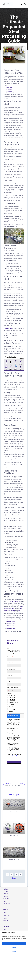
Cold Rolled (5, 893)
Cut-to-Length (6, 915)
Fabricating (9, 91)
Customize (14, 947)
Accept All (14, 944)
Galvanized (5, 896)
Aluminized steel (10, 623)
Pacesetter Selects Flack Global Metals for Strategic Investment (14, 828)
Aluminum (5, 904)
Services (5, 909)
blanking (6, 610)
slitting (21, 608)
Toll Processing (6, 917)
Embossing (9, 87)
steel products (12, 618)
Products (6, 889)
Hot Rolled (5, 891)
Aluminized (5, 900)
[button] (21, 4)
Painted (4, 901)
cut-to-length (12, 610)
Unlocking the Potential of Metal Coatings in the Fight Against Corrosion (14, 852)
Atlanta (4, 929)
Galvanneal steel (10, 626)
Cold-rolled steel (10, 621)
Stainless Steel (6, 903)
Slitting (4, 912)
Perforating (9, 89)
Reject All (14, 951)
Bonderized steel (10, 628)
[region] (14, 942)
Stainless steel (10, 625)
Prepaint (5, 918)
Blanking (5, 913)
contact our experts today (14, 601)
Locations (6, 926)
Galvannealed (6, 898)
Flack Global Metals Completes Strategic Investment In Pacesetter (14, 804)
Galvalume (5, 895)
